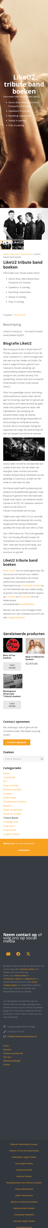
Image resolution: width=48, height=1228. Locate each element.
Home (6, 254)
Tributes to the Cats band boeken (24, 1150)
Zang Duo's (9, 825)
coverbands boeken (31, 585)
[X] (28, 954)
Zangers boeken (11, 834)
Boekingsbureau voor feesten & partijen (24, 1182)
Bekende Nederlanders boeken (24, 1144)
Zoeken (42, 758)
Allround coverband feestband (24, 1202)
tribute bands (20, 975)
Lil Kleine (11, 596)
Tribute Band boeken (24, 1189)
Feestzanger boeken (24, 1163)
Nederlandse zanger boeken (24, 1157)
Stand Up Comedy (12, 813)
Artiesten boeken (24, 1176)
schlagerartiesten (16, 617)
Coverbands (9, 777)
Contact (6, 1064)
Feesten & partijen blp (13, 1053)
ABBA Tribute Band (24, 1195)
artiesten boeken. (27, 969)
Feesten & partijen (12, 789)
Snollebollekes (27, 604)
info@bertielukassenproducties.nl (22, 1036)
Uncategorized (10, 821)
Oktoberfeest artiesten (14, 801)
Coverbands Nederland (24, 1214)
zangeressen (30, 978)
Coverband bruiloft (24, 1170)
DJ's (5, 781)
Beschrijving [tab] (12, 324)
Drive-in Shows (10, 785)
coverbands (8, 978)
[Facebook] (18, 954)
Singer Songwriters (13, 809)
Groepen (7, 793)
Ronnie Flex (25, 596)
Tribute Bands (26, 254)
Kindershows (9, 797)
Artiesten (14, 254)
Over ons (7, 1057)
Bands (6, 773)
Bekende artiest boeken (24, 1208)
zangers (18, 978)
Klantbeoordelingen (12, 1060)
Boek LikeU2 (9, 570)
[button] (43, 212)
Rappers (7, 805)
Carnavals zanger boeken (24, 1221)
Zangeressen (9, 829)
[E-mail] (8, 954)
